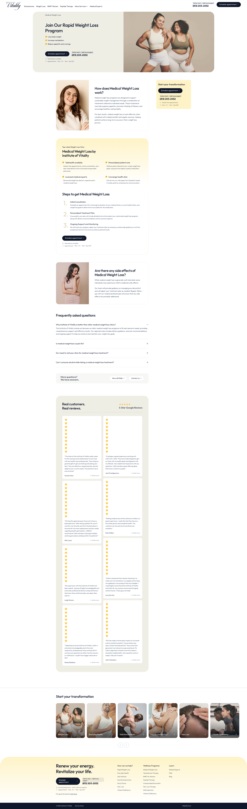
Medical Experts (96, 6)
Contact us (135, 378)
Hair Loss (185, 734)
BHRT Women (52, 6)
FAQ (170, 773)
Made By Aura (186, 806)
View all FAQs (117, 378)
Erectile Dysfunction (159, 734)
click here (73, 794)
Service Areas (79, 806)
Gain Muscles (121, 777)
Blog (170, 777)
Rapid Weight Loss (123, 770)
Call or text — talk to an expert (203, 3)
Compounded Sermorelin (152, 783)
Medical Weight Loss (150, 770)
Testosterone (29, 6)
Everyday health (96, 734)
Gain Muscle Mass (127, 734)
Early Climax (121, 783)
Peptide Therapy (66, 6)
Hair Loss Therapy (149, 787)
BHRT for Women (149, 777)
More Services (80, 6)
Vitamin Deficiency (220, 734)
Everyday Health (123, 773)
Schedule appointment (228, 4)
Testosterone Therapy (150, 773)
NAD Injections (148, 790)
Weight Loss (41, 6)
